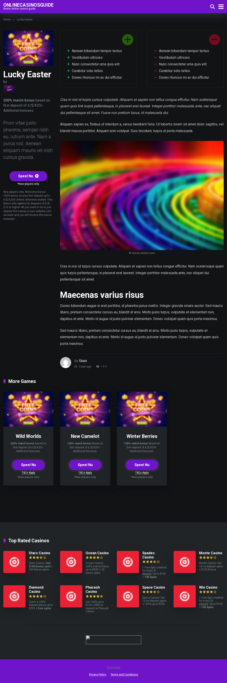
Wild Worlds (28, 436)
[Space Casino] (128, 606)
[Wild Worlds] (28, 425)
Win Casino (208, 587)
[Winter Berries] (142, 425)
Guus (83, 361)
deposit (146, 573)
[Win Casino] (185, 606)
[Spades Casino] (128, 572)
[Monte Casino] (185, 572)
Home (7, 19)
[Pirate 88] (9, 88)
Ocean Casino (97, 553)
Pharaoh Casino (93, 589)
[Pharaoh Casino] (71, 606)
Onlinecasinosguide (28, 4)
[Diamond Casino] (14, 606)
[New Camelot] (85, 425)
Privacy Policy (97, 674)
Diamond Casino (36, 589)
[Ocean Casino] (71, 572)
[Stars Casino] (14, 572)
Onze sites (113, 667)
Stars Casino (39, 553)
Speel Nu (26, 176)
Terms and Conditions (124, 674)
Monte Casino (210, 553)
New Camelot (85, 436)
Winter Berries (142, 436)
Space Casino (153, 587)
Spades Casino (148, 555)
